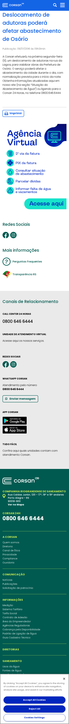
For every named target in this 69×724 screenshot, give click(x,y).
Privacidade (10, 554)
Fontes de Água (12, 670)
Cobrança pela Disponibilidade (21, 629)
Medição (8, 605)
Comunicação (14, 574)
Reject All (34, 708)
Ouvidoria (8, 562)
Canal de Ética (11, 550)
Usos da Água (11, 666)
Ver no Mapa (16, 504)
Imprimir (15, 113)
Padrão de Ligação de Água (20, 633)
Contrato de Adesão (15, 617)
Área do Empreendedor (17, 621)
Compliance (10, 558)
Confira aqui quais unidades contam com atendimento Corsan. (30, 453)
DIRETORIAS (11, 649)
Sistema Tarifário (12, 609)
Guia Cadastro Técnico (16, 637)
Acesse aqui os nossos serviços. (23, 341)
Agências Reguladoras (16, 625)
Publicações (10, 584)
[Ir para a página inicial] (13, 5)
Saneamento (12, 661)
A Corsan (10, 537)
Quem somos (11, 542)
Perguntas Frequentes (27, 261)
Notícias (7, 580)
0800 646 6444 (18, 321)
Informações (13, 600)
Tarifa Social (10, 613)
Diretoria (8, 546)
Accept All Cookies (34, 699)
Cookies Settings (34, 717)
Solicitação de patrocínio (18, 588)
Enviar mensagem (23, 399)
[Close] (64, 678)
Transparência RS (24, 274)
